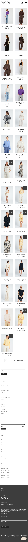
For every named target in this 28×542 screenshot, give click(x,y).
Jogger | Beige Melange (21, 130)
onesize (3, 458)
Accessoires (4, 385)
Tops (2, 413)
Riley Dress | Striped (21, 180)
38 (1, 444)
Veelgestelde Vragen (7, 504)
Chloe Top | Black (21, 303)
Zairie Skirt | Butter (21, 254)
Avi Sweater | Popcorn (7, 353)
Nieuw (3, 404)
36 (1, 439)
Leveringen (4, 495)
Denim (3, 395)
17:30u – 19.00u (5, 477)
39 (1, 447)
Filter (3, 428)
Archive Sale (5, 390)
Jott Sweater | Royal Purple (7, 27)
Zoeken (4, 373)
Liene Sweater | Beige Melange (21, 155)
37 (1, 442)
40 (1, 449)
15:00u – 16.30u (5, 475)
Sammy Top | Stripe (7, 129)
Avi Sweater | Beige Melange (7, 104)
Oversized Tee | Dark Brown (21, 28)
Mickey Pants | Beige (7, 303)
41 (1, 451)
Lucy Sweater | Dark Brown (7, 53)
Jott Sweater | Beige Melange (7, 181)
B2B (2, 488)
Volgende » (20, 360)
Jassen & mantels (6, 397)
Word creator (5, 498)
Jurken (3, 399)
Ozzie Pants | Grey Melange (21, 78)
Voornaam (4, 521)
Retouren (3, 494)
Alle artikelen (5, 388)
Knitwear (4, 402)
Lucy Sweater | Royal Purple (21, 103)
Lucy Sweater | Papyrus (7, 328)
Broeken (4, 392)
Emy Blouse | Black (7, 230)
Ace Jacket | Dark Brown (21, 53)
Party (3, 406)
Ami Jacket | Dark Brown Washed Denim (7, 79)
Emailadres (4, 516)
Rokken (3, 409)
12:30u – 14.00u (5, 472)
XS (1, 465)
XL (1, 463)
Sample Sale (4, 411)
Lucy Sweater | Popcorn (21, 329)
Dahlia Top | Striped (7, 254)
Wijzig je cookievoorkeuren (14, 536)
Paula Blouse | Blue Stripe (7, 155)
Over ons (3, 497)
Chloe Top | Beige (7, 205)
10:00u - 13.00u (5, 468)
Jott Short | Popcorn (21, 230)
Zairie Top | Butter (21, 205)
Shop (2, 490)
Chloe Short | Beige (7, 279)
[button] (24, 538)
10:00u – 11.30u (5, 470)
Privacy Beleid (5, 505)
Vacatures (4, 502)
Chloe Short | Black (21, 279)
